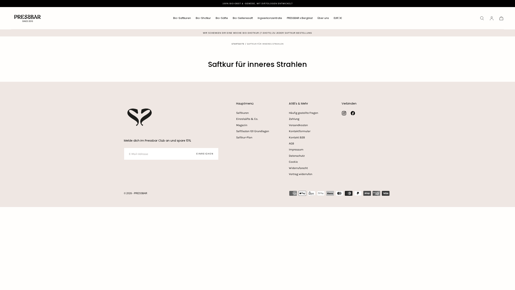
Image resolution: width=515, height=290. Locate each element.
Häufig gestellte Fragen (303, 113)
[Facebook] (352, 113)
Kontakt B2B (297, 137)
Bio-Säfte (222, 18)
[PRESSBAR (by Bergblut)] (140, 117)
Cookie (293, 162)
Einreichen (204, 153)
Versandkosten (298, 125)
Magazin (241, 125)
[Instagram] (344, 113)
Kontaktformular (299, 131)
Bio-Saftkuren (182, 18)
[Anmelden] (491, 18)
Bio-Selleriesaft (243, 18)
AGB (291, 143)
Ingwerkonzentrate (270, 18)
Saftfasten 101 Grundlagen (252, 131)
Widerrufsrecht (298, 168)
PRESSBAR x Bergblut (300, 18)
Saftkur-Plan (244, 137)
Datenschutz (297, 155)
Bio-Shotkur (203, 18)
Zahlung (294, 119)
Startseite (238, 44)
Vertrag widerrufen (300, 174)
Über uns (323, 18)
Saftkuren (242, 113)
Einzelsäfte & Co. (247, 119)
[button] (338, 19)
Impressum (296, 149)
